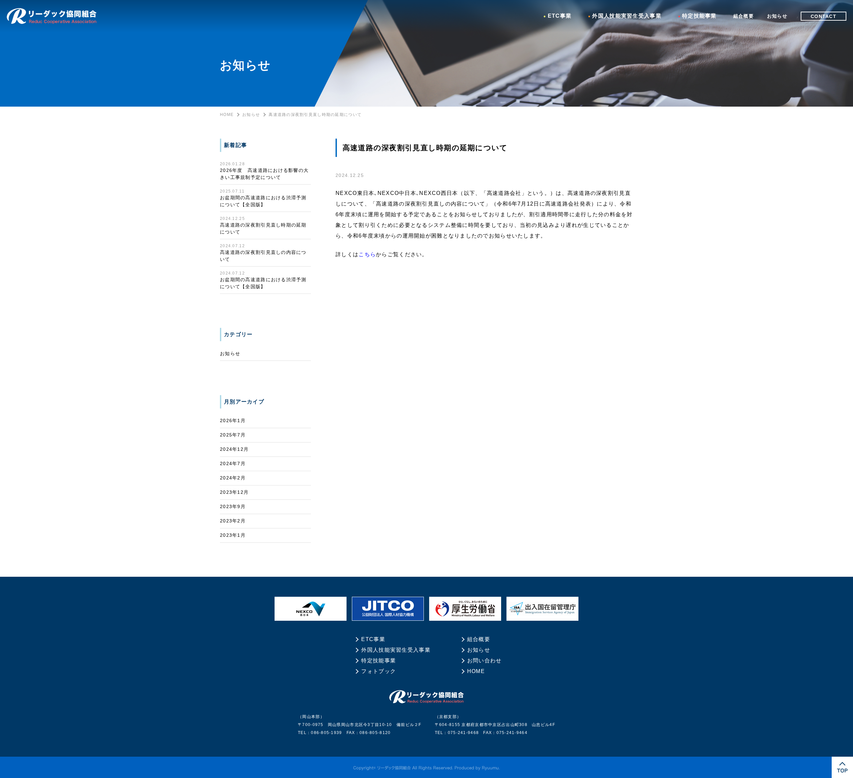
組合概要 (743, 16)
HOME (227, 114)
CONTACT (823, 16)
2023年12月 (234, 492)
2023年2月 (233, 520)
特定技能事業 (699, 16)
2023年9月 (233, 506)
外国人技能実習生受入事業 (626, 16)
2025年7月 (233, 434)
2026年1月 (233, 420)
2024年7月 (233, 463)
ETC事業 (559, 16)
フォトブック (378, 671)
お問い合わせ (484, 660)
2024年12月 (234, 449)
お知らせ (777, 16)
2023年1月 (233, 535)
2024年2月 (233, 477)
